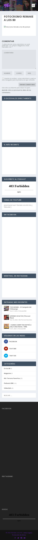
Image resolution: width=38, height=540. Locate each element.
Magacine (7, 373)
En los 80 (7, 368)
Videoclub (7, 388)
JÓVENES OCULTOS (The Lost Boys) (20, 317)
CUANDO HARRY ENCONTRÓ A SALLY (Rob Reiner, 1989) (20, 326)
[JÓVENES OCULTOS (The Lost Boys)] (6, 317)
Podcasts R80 (22, 311)
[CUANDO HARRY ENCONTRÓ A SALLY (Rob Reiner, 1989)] (6, 326)
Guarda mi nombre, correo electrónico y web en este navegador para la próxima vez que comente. (19, 79)
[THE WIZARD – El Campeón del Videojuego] (6, 308)
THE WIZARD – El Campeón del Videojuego (20, 308)
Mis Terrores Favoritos (25, 320)
